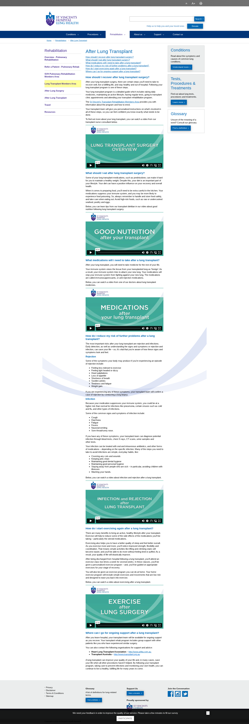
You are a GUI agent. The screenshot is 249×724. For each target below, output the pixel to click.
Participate (125, 718)
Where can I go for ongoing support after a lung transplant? (113, 71)
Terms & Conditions (55, 693)
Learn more (178, 102)
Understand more (181, 67)
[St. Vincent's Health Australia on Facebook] (170, 694)
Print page (201, 3)
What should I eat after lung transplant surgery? (108, 60)
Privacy (49, 687)
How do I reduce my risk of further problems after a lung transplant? (117, 65)
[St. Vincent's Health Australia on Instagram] (178, 694)
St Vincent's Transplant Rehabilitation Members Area (114, 102)
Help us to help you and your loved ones (165, 26)
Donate (195, 26)
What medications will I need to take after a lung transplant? (113, 63)
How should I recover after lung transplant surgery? (110, 57)
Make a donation (134, 693)
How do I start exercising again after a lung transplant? (111, 68)
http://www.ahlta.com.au (140, 652)
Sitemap (49, 696)
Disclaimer (50, 690)
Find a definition (180, 128)
